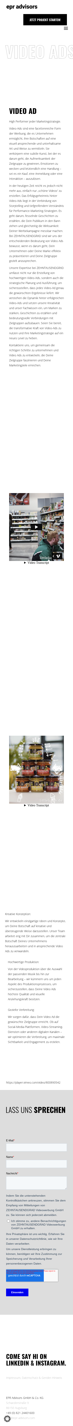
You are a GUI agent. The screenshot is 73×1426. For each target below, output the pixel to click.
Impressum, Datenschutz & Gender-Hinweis (34, 1378)
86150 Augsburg (16, 1408)
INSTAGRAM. (51, 1362)
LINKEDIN (18, 1362)
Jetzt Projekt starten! (45, 19)
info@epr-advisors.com (20, 1418)
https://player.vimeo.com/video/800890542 (33, 1082)
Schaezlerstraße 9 (17, 1403)
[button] (7, 1419)
